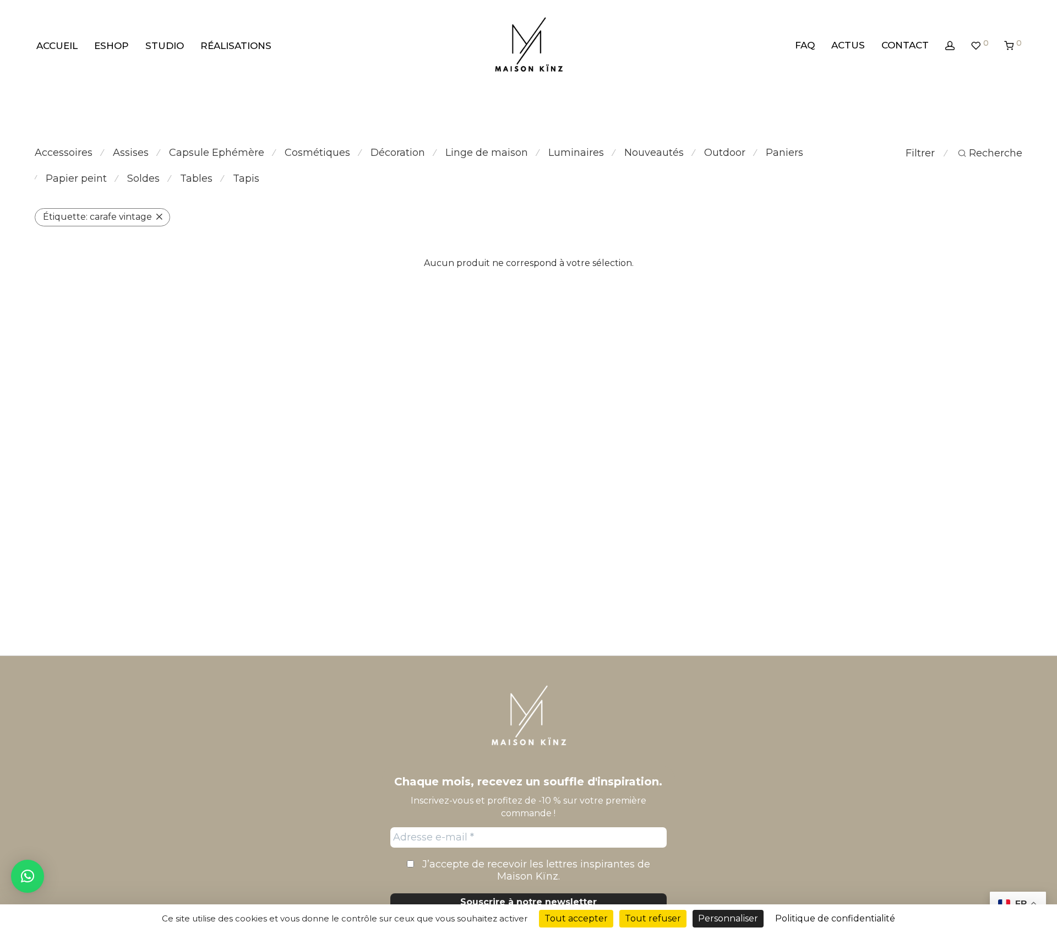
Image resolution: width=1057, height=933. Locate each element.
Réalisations (235, 45)
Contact (905, 45)
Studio (164, 45)
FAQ (805, 45)
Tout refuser (653, 918)
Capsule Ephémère (216, 153)
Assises (131, 153)
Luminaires (576, 153)
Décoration (398, 153)
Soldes (143, 178)
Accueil (57, 45)
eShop (111, 45)
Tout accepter (576, 918)
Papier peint (76, 178)
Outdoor (724, 153)
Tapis (246, 178)
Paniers (784, 153)
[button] (27, 876)
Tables (196, 178)
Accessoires (63, 153)
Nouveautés (654, 153)
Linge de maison (486, 153)
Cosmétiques (317, 153)
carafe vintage (97, 216)
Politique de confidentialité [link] (835, 918)
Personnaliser (728, 918)
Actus (848, 45)
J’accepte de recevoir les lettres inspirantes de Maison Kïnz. (534, 870)
